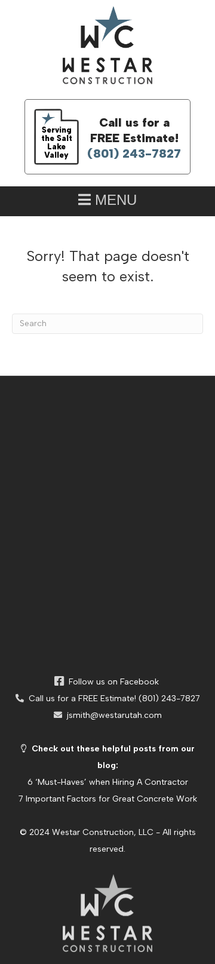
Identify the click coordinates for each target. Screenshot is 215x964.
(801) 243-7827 (134, 153)
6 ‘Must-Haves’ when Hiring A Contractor (107, 782)
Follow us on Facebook (111, 682)
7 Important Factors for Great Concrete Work (108, 799)
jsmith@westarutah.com (112, 715)
